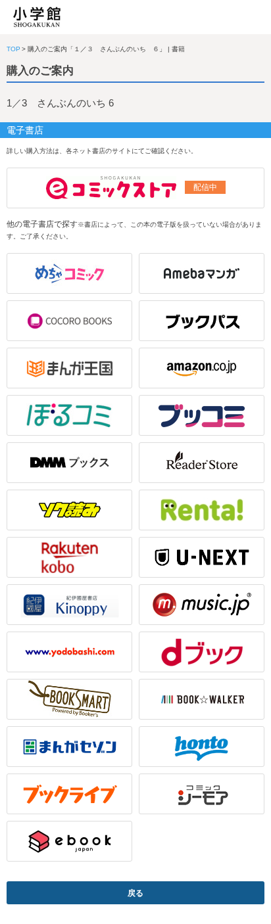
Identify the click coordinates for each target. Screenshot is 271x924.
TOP (13, 49)
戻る (135, 893)
